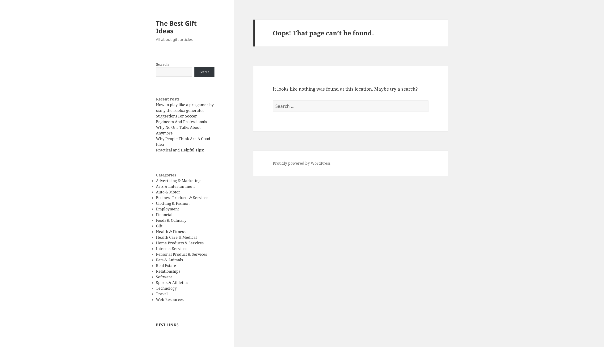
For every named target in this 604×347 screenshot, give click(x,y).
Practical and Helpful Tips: (180, 150)
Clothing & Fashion (172, 203)
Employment (167, 209)
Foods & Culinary (171, 220)
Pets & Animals (169, 260)
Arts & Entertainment (175, 186)
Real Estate (166, 265)
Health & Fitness (170, 231)
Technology (166, 288)
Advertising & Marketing (178, 180)
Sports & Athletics (172, 282)
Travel (162, 294)
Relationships (168, 271)
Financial (164, 214)
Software (164, 277)
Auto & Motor (168, 192)
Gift (159, 226)
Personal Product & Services (181, 254)
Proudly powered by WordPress (302, 163)
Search (162, 64)
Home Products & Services (180, 243)
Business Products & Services (182, 197)
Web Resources (170, 299)
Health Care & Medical (176, 237)
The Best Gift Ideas (176, 27)
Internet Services (171, 248)
